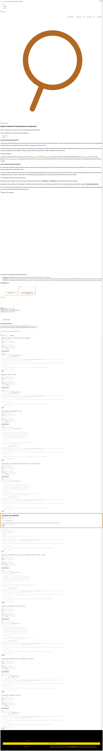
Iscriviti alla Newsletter (8, 520)
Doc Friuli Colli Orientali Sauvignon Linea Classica (16, 435)
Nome (12, 341)
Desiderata (3, 533)
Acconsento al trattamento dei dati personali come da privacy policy (16, 360)
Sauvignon (85, 157)
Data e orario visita (5, 349)
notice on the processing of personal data (34, 359)
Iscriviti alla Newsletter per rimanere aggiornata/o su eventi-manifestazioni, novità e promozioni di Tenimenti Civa (29, 547)
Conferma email (14, 346)
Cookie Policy (7, 331)
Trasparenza (36, 327)
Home (1, 1)
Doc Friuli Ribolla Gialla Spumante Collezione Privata (16, 432)
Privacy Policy (2, 331)
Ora (12, 354)
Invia (2, 551)
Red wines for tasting (6, 440)
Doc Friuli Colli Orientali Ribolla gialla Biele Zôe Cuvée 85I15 (18, 486)
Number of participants (6, 481)
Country (3, 348)
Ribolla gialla (78, 16)
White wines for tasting (6, 430)
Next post (1, 307)
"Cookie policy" (27, 740)
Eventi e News (89, 16)
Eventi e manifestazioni (6, 365)
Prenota (3, 602)
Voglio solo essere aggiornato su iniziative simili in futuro (17, 536)
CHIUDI (101, 0)
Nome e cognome (5, 529)
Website (3, 509)
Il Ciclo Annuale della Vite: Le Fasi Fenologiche (11, 292)
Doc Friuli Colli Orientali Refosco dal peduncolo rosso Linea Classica (20, 442)
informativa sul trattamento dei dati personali (37, 522)
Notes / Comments (5, 357)
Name (2, 406)
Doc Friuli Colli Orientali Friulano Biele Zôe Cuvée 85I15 (16, 487)
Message (3, 369)
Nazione (3, 565)
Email (2, 343)
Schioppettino (38, 159)
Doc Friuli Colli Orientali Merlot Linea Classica (15, 443)
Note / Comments (5, 498)
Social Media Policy (13, 331)
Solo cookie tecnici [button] (72, 746)
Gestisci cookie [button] (26, 746)
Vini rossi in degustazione (6, 582)
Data (2, 352)
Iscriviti (3, 525)
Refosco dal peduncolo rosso (12, 159)
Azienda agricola (70, 16)
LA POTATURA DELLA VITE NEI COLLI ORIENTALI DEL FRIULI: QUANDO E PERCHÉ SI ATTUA (27, 293)
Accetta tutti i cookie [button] (51, 743)
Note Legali (18, 331)
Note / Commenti (5, 589)
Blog (3, 1)
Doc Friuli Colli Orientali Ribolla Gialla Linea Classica (16, 433)
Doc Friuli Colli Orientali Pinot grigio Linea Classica (16, 438)
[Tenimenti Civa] (3, 11)
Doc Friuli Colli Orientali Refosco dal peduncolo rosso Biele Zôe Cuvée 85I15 (21, 493)
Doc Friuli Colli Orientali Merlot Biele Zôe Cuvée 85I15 (16, 495)
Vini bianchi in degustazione (7, 573)
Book (2, 371)
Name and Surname (5, 339)
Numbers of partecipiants (6, 355)
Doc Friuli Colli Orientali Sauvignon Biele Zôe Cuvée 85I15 (17, 489)
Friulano (48, 157)
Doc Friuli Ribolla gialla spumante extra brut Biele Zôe (16, 484)
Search (12, 335)
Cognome (13, 342)
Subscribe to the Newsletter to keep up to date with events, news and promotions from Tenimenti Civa (26, 367)
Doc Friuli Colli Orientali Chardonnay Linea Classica (16, 436)
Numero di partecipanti (6, 572)
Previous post (2, 297)
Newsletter (99, 16)
